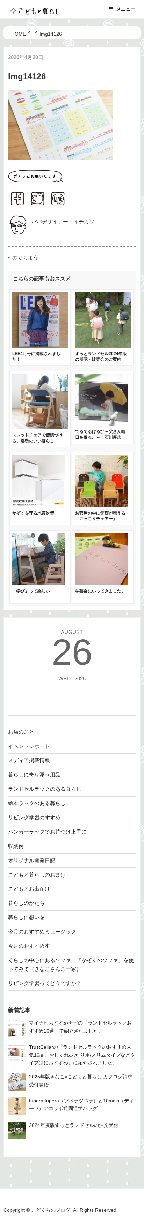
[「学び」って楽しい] (38, 583)
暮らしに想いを (26, 917)
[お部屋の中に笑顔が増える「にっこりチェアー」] (101, 505)
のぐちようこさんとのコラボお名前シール (28, 257)
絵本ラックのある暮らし (37, 803)
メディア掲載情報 (29, 760)
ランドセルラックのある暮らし (44, 789)
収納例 (16, 846)
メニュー (126, 9)
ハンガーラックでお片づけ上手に (47, 832)
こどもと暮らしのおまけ (37, 875)
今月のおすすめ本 (29, 946)
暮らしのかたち (26, 903)
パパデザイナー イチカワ (62, 221)
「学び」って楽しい (31, 591)
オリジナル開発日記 (31, 860)
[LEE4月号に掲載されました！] (40, 346)
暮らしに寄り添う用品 (34, 774)
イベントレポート (29, 746)
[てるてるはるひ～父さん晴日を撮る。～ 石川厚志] (101, 424)
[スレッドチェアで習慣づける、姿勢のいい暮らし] (40, 427)
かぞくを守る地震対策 (33, 513)
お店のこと (21, 732)
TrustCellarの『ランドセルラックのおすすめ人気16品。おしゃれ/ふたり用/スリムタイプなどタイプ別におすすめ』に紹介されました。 (82, 1054)
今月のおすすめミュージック (42, 932)
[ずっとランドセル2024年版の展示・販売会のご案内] (103, 346)
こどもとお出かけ (29, 889)
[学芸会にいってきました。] (101, 583)
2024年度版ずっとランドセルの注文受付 (73, 1125)
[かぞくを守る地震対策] (38, 505)
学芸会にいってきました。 (100, 591)
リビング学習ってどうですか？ (44, 983)
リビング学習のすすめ (34, 817)
